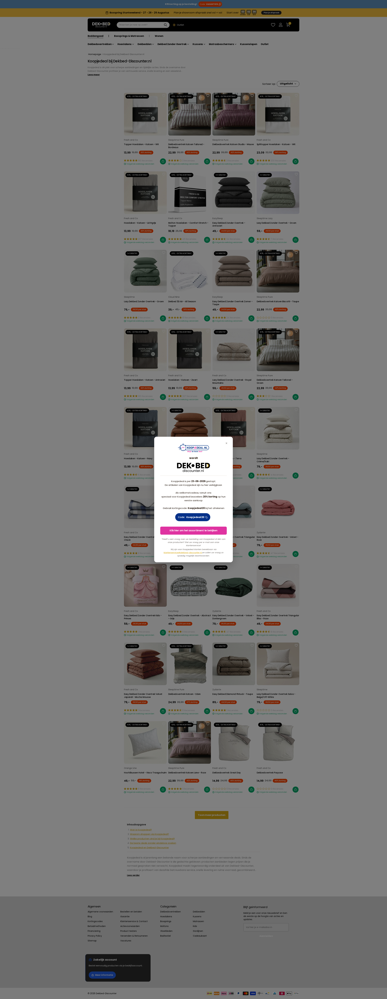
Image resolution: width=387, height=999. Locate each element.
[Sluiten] (226, 443)
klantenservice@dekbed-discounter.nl (183, 552)
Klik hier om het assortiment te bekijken (193, 530)
